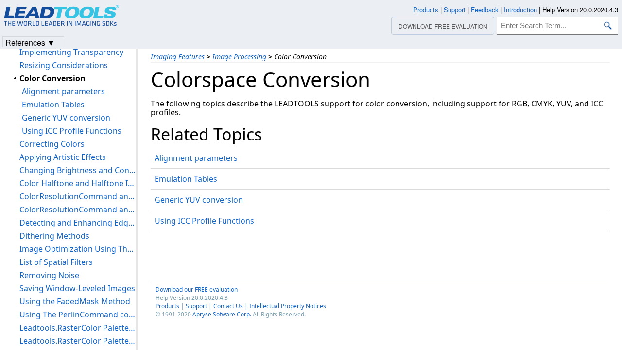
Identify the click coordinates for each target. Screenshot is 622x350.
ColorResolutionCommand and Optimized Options (77, 196)
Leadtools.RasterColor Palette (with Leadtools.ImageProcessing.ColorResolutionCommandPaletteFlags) (77, 340)
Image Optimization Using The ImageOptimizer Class (77, 249)
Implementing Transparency (71, 52)
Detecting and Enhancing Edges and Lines (77, 222)
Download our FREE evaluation (197, 289)
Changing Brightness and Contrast (77, 170)
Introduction (520, 9)
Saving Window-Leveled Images (77, 288)
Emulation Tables (186, 179)
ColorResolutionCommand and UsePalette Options (77, 209)
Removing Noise (49, 275)
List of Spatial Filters (56, 262)
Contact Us (228, 306)
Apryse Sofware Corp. (221, 314)
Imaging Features (178, 56)
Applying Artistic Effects (62, 157)
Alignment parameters (196, 158)
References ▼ (30, 42)
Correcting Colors (52, 144)
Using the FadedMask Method (74, 301)
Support (196, 306)
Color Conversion (52, 78)
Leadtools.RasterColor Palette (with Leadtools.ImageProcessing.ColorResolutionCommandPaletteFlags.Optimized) (77, 327)
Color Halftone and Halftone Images (77, 183)
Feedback (485, 9)
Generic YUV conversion (199, 199)
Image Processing (239, 56)
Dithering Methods (54, 235)
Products (167, 306)
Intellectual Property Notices (287, 306)
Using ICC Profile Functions (204, 220)
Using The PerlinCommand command (77, 314)
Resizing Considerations (63, 65)
